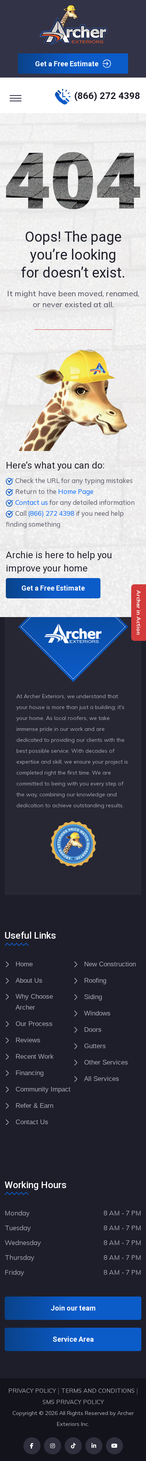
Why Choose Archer (34, 1002)
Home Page (75, 491)
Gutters (95, 1046)
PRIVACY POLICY (32, 1390)
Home (24, 964)
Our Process (34, 1024)
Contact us (31, 502)
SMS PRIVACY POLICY (73, 1402)
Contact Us (32, 1122)
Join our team (73, 1308)
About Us (29, 980)
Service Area (73, 1339)
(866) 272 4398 (107, 95)
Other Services (106, 1062)
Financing (30, 1073)
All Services (101, 1078)
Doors (93, 1029)
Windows (97, 1013)
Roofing (95, 980)
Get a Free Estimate (67, 64)
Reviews (28, 1040)
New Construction (110, 964)
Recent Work (35, 1056)
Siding (93, 997)
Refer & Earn (34, 1105)
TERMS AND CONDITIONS (98, 1390)
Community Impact (43, 1089)
